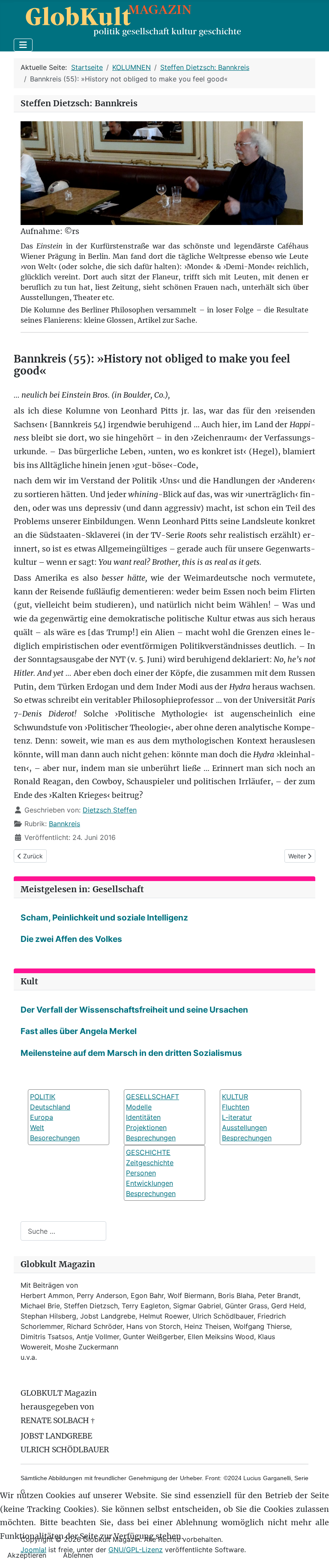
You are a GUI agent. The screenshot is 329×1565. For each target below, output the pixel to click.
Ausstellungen (244, 1127)
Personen (141, 1173)
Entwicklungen (149, 1183)
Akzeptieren (26, 1555)
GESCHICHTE (148, 1152)
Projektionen (146, 1127)
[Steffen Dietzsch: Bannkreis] (162, 172)
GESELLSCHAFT (152, 1096)
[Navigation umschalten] (23, 45)
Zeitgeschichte (149, 1162)
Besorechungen (55, 1137)
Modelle (139, 1107)
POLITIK (42, 1096)
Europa (41, 1117)
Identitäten (143, 1117)
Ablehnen (78, 1555)
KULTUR (235, 1096)
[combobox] (63, 1231)
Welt (37, 1127)
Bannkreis (64, 823)
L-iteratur (237, 1117)
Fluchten (235, 1107)
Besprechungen (151, 1137)
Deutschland (50, 1107)
